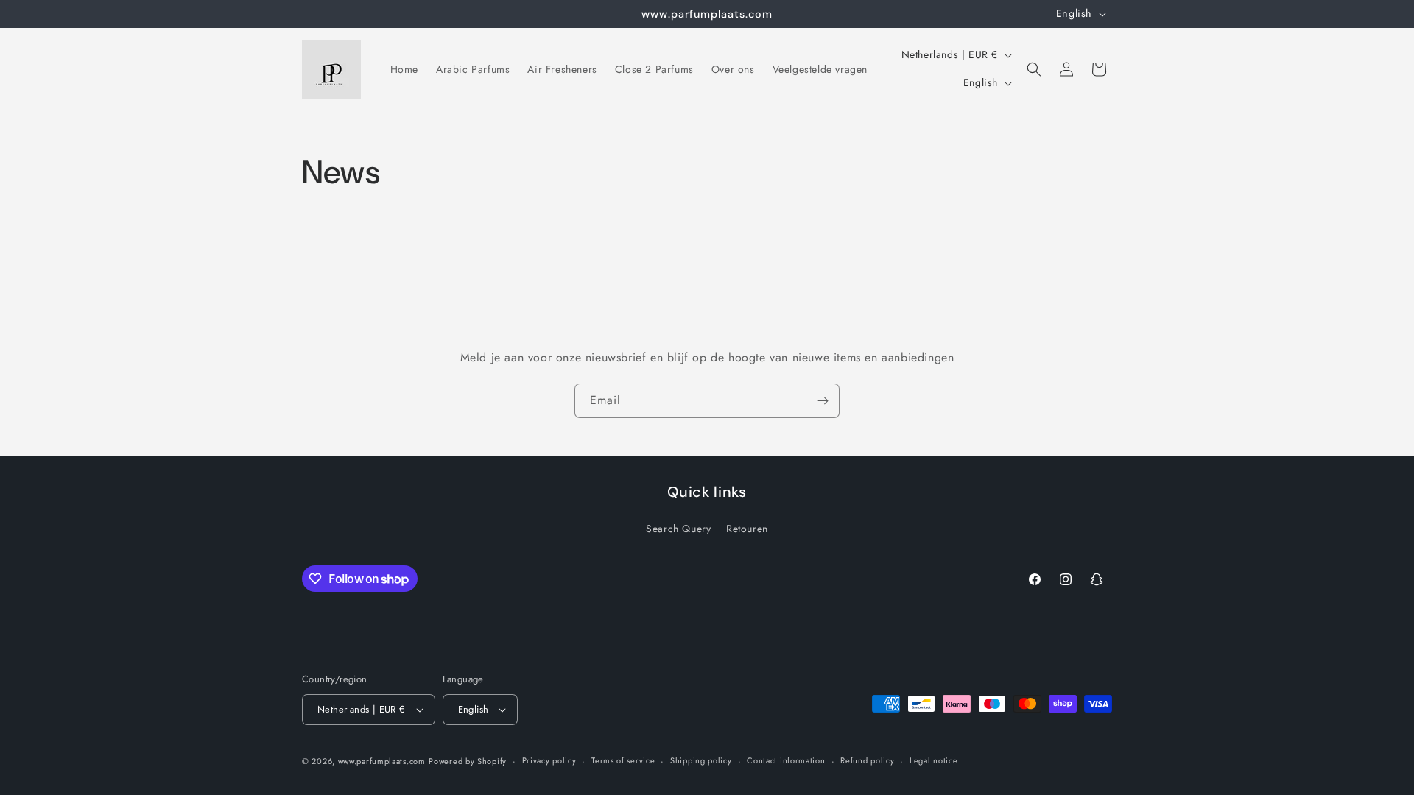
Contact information (786, 760)
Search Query (678, 528)
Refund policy (867, 760)
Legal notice (933, 760)
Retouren (747, 528)
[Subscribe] (822, 401)
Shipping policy (701, 760)
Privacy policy (549, 760)
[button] (1034, 69)
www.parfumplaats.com (382, 761)
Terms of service (623, 760)
